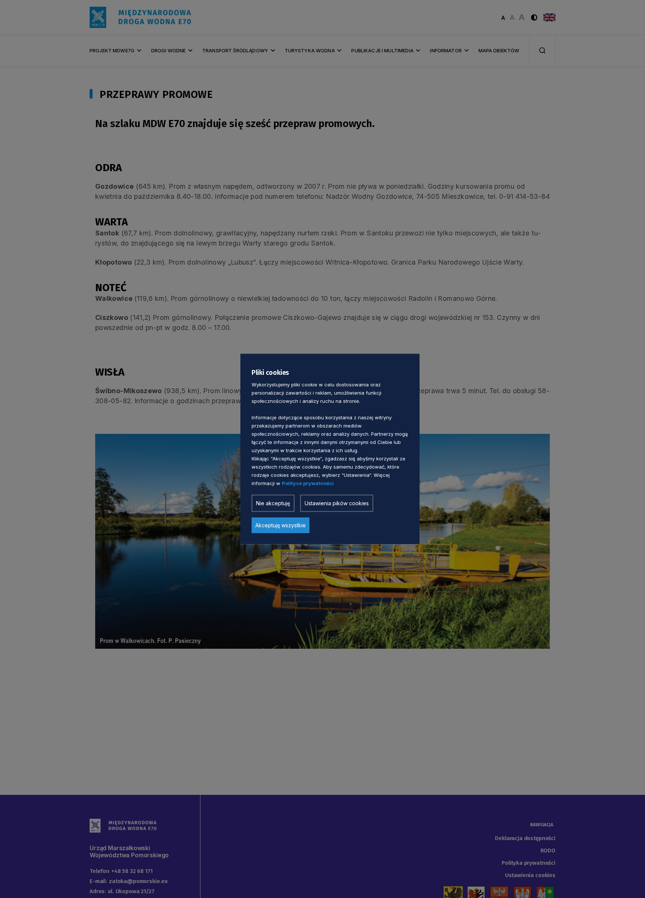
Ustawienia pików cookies (337, 503)
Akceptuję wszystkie (280, 525)
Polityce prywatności (308, 483)
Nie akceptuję (273, 503)
